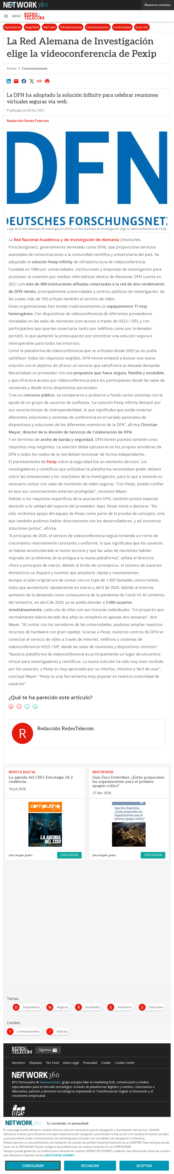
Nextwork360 (50, 1082)
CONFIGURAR (33, 1166)
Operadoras (12, 27)
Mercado (49, 27)
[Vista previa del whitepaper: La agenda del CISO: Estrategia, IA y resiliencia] (45, 824)
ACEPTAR (144, 1166)
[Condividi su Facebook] (24, 81)
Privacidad (90, 1063)
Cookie (106, 1063)
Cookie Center (125, 1063)
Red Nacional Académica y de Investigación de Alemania (66, 239)
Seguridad (32, 27)
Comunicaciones (97, 27)
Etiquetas (35, 1063)
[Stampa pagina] (47, 81)
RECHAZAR (90, 1166)
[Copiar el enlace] (39, 81)
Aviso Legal (71, 1063)
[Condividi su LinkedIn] (8, 81)
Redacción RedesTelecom (28, 120)
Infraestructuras (71, 27)
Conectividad (122, 27)
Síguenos (45, 1050)
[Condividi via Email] (16, 81)
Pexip (51, 461)
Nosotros (18, 1063)
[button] (12, 16)
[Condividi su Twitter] (31, 81)
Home (12, 69)
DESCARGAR (69, 855)
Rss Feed (52, 1063)
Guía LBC (142, 27)
